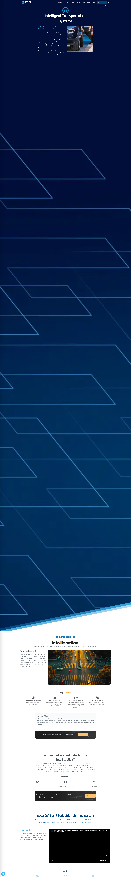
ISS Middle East (106, 5)
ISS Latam (99, 5)
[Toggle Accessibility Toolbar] (3, 874)
